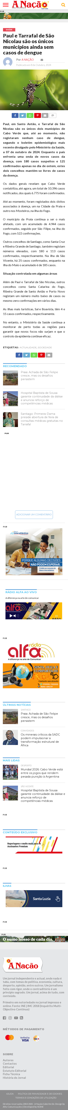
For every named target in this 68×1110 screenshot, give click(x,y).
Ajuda (10, 1093)
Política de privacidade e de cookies (40, 1093)
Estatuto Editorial (14, 1070)
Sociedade (45, 347)
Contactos (10, 1063)
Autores (8, 1060)
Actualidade (28, 347)
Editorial (8, 1067)
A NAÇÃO (28, 59)
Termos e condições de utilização (35, 1097)
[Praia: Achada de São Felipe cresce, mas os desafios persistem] (10, 378)
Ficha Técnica (11, 1074)
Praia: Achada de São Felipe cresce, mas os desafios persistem (39, 376)
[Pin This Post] (37, 114)
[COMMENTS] (52, 114)
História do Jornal (14, 1077)
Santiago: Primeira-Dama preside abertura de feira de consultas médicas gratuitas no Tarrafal (42, 419)
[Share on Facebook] (15, 114)
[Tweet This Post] (22, 114)
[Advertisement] (34, 471)
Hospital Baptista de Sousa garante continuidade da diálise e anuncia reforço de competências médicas (42, 398)
